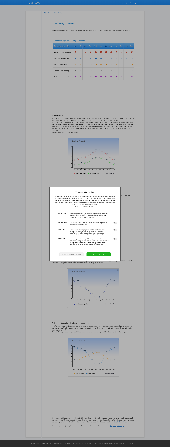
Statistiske (61, 229)
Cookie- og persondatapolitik (84, 206)
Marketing (61, 239)
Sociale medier (63, 222)
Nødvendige (62, 213)
